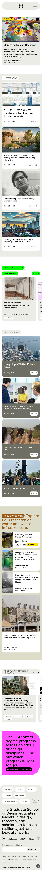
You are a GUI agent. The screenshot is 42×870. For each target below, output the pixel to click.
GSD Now (24, 801)
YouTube (31, 789)
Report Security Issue (29, 859)
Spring (8, 719)
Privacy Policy (6, 856)
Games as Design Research (20, 45)
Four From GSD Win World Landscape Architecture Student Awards (19, 113)
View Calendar (10, 274)
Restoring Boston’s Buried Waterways (23, 535)
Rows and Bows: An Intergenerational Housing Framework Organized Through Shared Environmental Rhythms (18, 702)
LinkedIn (7, 795)
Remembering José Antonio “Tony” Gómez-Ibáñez (19, 199)
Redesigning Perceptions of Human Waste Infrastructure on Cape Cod (19, 636)
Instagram (19, 795)
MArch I (20, 716)
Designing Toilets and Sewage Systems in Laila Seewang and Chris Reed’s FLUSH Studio (26, 556)
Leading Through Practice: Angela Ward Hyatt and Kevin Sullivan (19, 240)
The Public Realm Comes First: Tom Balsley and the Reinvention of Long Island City (20, 157)
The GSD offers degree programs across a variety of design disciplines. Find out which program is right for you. (21, 752)
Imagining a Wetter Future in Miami (21, 366)
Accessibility (16, 856)
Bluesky (19, 789)
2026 (29, 716)
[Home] (18, 838)
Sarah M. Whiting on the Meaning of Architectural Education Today (20, 407)
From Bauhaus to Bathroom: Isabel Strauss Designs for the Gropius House (26, 578)
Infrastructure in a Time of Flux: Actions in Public (16, 305)
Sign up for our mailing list (12, 845)
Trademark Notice (7, 862)
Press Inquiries (10, 801)
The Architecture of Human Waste (19, 488)
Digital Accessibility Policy (29, 856)
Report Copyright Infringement (11, 859)
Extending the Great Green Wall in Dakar (19, 448)
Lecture (8, 318)
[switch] (35, 801)
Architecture (10, 716)
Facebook (8, 789)
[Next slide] (38, 273)
